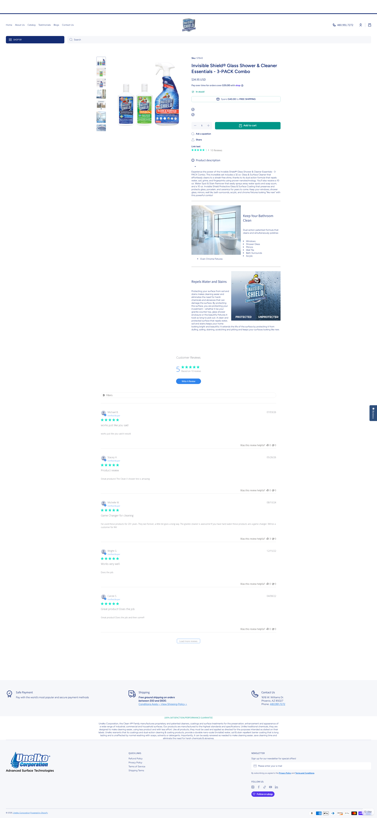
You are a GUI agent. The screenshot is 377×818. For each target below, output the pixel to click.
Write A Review (188, 381)
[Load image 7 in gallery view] (101, 130)
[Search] (69, 39)
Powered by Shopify (39, 813)
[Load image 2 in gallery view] (101, 72)
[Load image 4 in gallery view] (101, 94)
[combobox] (219, 39)
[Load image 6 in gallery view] (101, 117)
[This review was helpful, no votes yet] (268, 445)
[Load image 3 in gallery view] (101, 83)
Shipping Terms (136, 770)
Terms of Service (137, 766)
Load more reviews (188, 641)
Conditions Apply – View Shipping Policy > (163, 704)
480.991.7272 (345, 25)
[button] (369, 24)
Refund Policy (136, 758)
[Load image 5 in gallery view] (101, 105)
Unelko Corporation (21, 813)
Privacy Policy (135, 762)
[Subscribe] (367, 766)
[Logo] (188, 25)
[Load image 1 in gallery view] (101, 61)
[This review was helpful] (268, 538)
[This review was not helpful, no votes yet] (273, 445)
